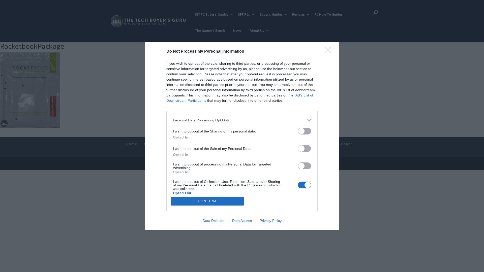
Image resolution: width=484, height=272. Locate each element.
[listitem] (242, 120)
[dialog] (242, 136)
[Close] (329, 51)
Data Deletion (213, 221)
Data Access (242, 221)
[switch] (304, 131)
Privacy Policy (271, 221)
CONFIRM (207, 201)
